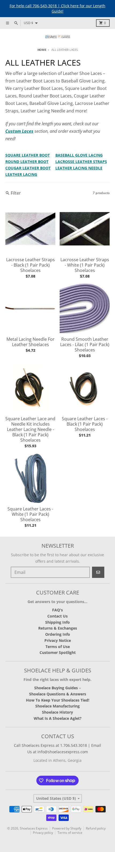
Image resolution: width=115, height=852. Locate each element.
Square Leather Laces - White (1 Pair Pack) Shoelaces (30, 514)
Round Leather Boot (26, 161)
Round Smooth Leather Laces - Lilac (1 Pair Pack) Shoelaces (84, 344)
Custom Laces (19, 131)
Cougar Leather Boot (28, 168)
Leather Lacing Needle (78, 168)
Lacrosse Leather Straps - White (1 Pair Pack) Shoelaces (84, 265)
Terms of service (69, 832)
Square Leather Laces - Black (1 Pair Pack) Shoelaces (85, 424)
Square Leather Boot (27, 155)
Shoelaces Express (34, 828)
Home (41, 50)
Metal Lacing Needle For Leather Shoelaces (30, 341)
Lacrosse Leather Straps (81, 161)
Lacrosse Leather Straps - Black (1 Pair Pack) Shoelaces (30, 265)
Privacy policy (43, 832)
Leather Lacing (21, 174)
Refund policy (96, 828)
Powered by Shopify (66, 828)
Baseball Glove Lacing (79, 155)
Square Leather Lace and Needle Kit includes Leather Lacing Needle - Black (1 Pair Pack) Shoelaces (30, 429)
